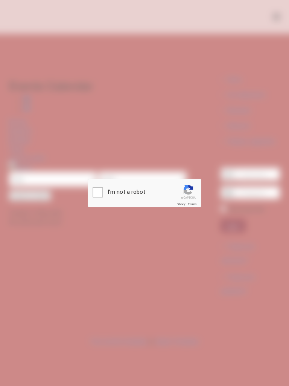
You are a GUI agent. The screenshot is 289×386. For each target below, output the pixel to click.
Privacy (181, 204)
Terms (192, 204)
